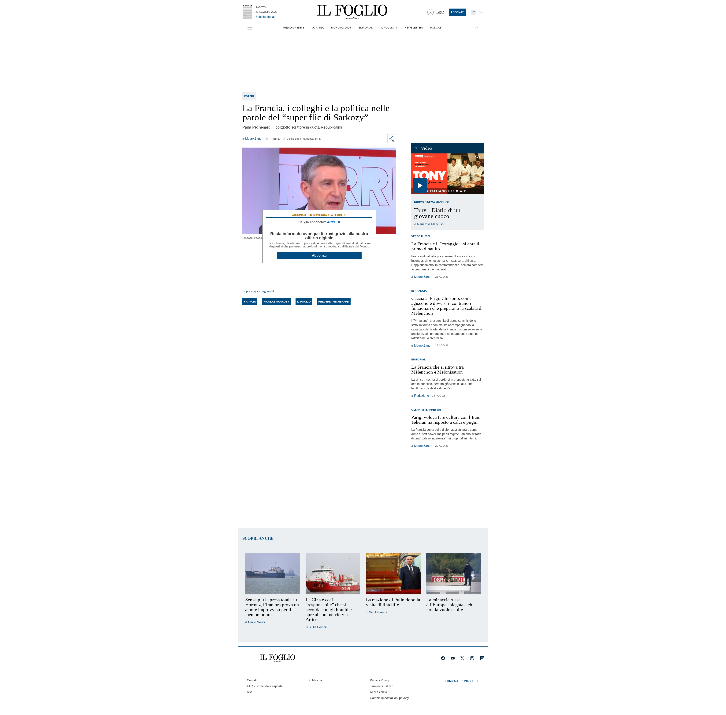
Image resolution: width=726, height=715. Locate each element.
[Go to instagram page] (472, 658)
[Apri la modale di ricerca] (476, 28)
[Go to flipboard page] (482, 658)
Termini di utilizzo (381, 686)
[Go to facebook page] (443, 658)
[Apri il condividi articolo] (391, 138)
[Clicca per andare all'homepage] (277, 658)
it (473, 12)
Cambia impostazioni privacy (389, 698)
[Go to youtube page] (453, 658)
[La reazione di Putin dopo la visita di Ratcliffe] (393, 573)
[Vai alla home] (352, 12)
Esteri (249, 96)
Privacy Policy (379, 680)
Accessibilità (378, 692)
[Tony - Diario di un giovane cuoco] (447, 173)
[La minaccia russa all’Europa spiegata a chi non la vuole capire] (453, 573)
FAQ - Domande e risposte (265, 686)
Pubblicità (315, 680)
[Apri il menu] (250, 28)
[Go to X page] (462, 658)
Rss (249, 692)
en (480, 12)
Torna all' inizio (459, 681)
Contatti (252, 680)
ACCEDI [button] (333, 222)
